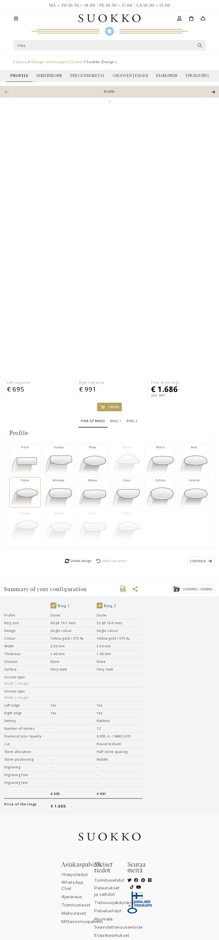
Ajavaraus (71, 896)
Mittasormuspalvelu (82, 921)
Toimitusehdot (109, 880)
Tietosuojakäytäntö (114, 902)
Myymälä (103, 919)
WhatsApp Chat (72, 885)
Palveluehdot (108, 911)
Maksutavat (73, 913)
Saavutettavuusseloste (118, 927)
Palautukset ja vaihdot (107, 891)
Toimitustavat (76, 905)
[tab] (109, 433)
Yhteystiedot (74, 874)
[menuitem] (19, 76)
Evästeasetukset (111, 935)
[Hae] (200, 45)
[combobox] (109, 45)
